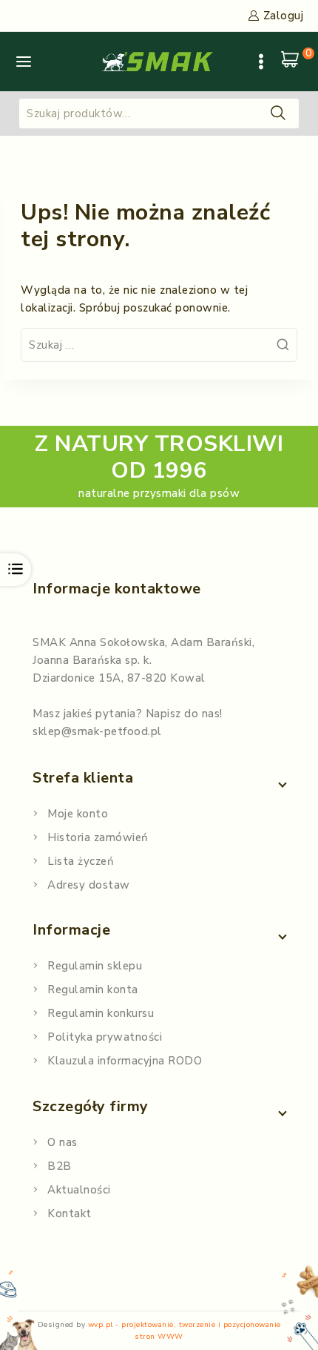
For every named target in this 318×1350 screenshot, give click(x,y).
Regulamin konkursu (100, 1013)
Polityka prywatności (104, 1037)
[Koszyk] (292, 61)
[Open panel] (23, 62)
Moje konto (77, 813)
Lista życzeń (80, 861)
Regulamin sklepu (94, 965)
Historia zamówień (98, 837)
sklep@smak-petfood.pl (97, 731)
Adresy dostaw (88, 885)
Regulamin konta (92, 989)
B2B (59, 1166)
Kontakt (69, 1213)
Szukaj (278, 112)
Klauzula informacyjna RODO (124, 1060)
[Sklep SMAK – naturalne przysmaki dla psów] (157, 61)
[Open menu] (261, 61)
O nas (62, 1142)
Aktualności (79, 1189)
